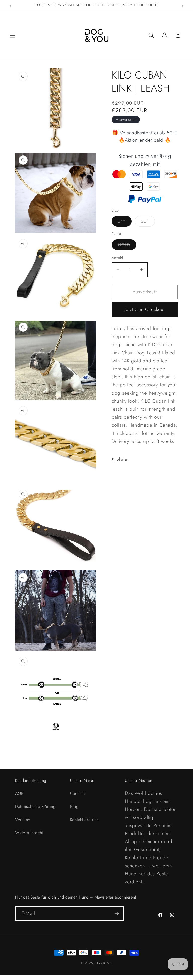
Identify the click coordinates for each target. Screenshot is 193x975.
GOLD (127, 245)
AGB (19, 793)
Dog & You (104, 963)
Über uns (78, 793)
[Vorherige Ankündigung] (10, 5)
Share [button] (122, 459)
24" (125, 222)
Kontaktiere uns (84, 819)
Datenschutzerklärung (35, 806)
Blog (74, 806)
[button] (12, 35)
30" (148, 222)
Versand (22, 819)
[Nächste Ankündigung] (182, 5)
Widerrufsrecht (29, 833)
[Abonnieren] (116, 913)
